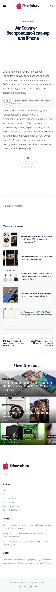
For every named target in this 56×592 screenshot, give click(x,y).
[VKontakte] (36, 587)
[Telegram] (31, 587)
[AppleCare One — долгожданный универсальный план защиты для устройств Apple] (10, 276)
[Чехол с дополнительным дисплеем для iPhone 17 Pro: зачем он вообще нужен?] (10, 239)
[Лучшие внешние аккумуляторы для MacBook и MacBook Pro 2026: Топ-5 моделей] (28, 383)
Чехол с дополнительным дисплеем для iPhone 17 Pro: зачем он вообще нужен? (36, 239)
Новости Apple (8, 405)
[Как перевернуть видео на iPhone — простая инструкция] (10, 258)
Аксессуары (7, 379)
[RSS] (25, 587)
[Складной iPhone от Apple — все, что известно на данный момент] (10, 295)
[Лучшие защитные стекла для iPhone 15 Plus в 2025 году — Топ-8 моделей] (22, 434)
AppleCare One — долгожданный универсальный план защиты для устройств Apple (36, 276)
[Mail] (20, 587)
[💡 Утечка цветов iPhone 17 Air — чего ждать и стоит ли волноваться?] (10, 313)
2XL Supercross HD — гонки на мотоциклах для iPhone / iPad (13, 343)
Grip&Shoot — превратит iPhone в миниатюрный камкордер (42, 343)
